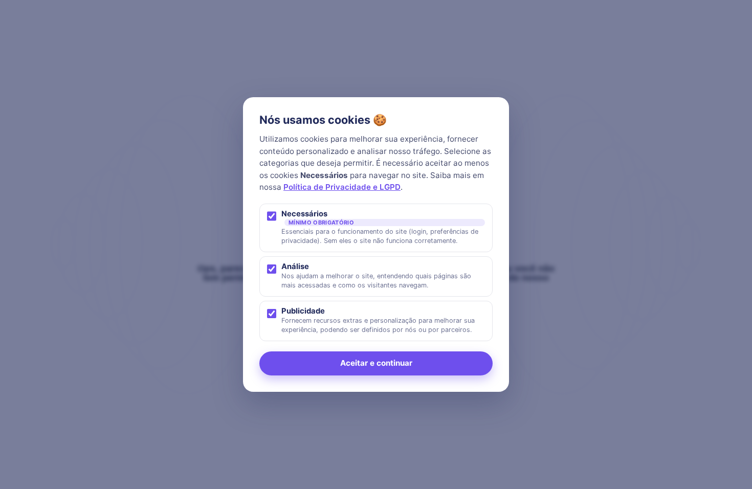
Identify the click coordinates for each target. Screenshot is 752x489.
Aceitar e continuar (376, 363)
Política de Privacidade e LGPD (342, 187)
